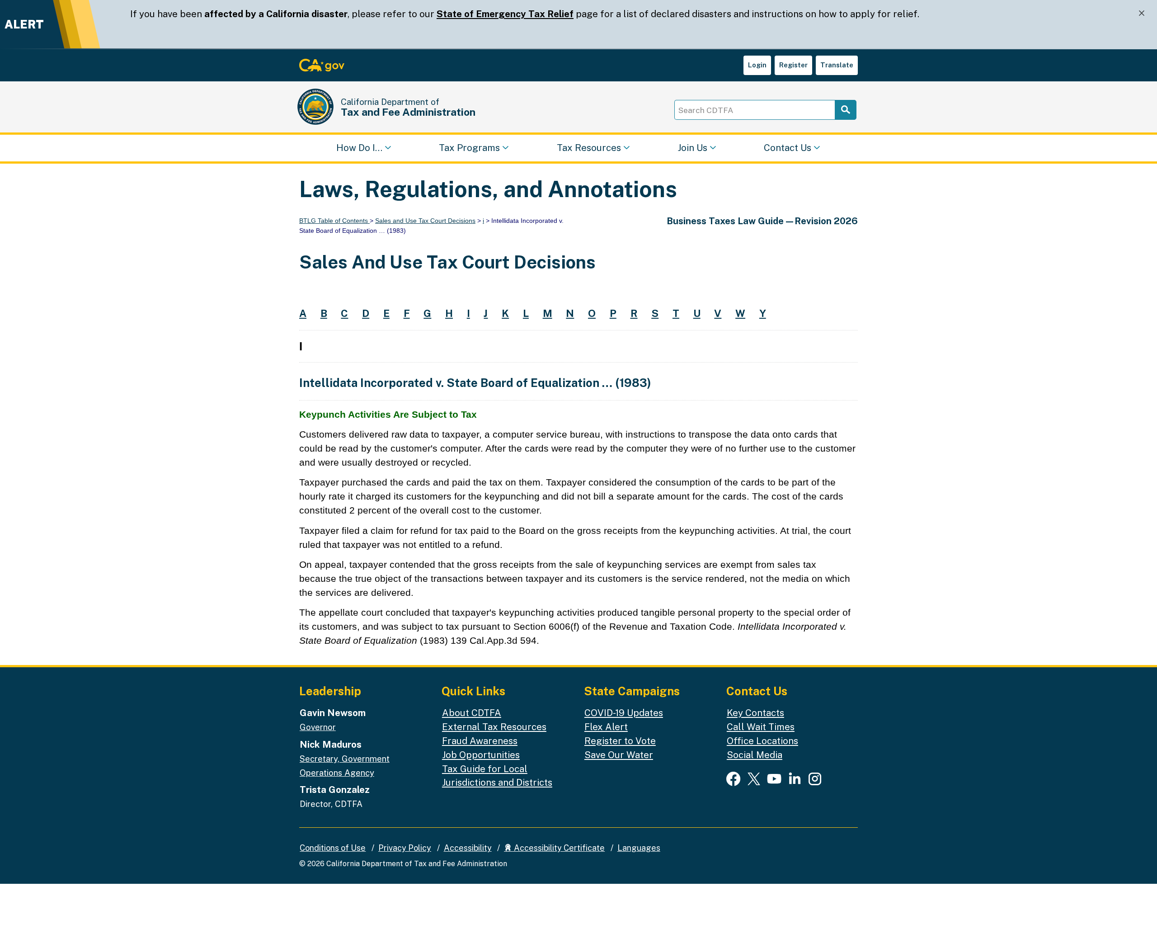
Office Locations (762, 740)
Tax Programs (469, 147)
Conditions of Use (333, 848)
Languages (638, 848)
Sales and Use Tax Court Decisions (425, 220)
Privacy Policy (404, 848)
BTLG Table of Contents (334, 220)
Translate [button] (836, 65)
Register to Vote (620, 740)
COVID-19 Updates (623, 712)
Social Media (754, 754)
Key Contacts (755, 712)
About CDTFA (471, 712)
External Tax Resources (494, 726)
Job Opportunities (481, 754)
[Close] (1141, 13)
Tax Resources (589, 147)
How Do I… (359, 147)
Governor (318, 727)
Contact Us (787, 147)
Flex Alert (606, 726)
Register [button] (793, 65)
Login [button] (757, 65)
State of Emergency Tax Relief (505, 13)
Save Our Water (618, 754)
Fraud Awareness (479, 740)
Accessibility (468, 848)
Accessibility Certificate (558, 848)
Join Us (692, 147)
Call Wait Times (761, 726)
